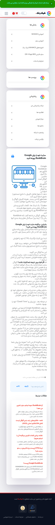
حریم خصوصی (8, 517)
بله (26, 386)
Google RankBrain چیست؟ (33, 463)
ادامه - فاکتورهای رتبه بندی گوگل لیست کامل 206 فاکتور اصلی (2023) (29, 422)
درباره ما (40, 517)
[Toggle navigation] (6, 13)
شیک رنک (20, 499)
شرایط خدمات (19, 517)
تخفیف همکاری (31, 517)
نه (17, 386)
